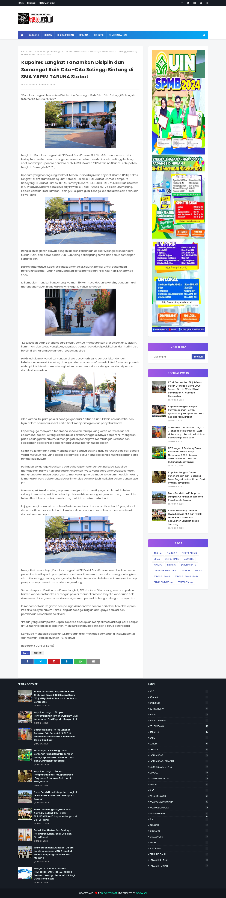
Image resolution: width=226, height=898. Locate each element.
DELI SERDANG (172, 558)
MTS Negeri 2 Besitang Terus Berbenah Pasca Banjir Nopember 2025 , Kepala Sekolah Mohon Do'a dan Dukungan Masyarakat (184, 455)
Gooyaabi (141, 893)
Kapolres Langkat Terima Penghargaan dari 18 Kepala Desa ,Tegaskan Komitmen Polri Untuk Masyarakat (186, 477)
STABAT (178, 842)
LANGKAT (37, 51)
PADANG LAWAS (162, 576)
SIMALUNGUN (179, 836)
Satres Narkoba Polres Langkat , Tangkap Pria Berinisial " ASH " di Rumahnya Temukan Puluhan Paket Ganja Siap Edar (186, 432)
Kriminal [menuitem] (84, 35)
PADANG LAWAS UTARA (186, 576)
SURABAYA (178, 848)
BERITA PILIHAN (189, 553)
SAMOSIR (179, 825)
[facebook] (182, 3)
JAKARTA (189, 558)
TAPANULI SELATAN (179, 860)
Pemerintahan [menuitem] (118, 35)
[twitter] (188, 3)
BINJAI (157, 558)
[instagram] (194, 3)
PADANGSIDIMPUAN (163, 582)
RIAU (178, 819)
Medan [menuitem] (48, 35)
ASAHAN (158, 553)
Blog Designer (109, 893)
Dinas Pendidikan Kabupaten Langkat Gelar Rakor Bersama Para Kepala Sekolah (185, 496)
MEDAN (198, 570)
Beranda (26, 51)
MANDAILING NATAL (179, 778)
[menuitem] (22, 35)
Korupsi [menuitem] (99, 35)
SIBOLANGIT (178, 830)
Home (21, 2)
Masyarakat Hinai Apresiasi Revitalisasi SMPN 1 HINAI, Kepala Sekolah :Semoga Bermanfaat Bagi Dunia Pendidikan (54, 874)
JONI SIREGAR (30, 84)
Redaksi (31, 2)
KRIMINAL (171, 564)
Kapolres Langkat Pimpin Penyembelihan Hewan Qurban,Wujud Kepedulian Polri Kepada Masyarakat (186, 412)
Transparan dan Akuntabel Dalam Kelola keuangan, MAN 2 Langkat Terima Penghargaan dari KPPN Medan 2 (53, 853)
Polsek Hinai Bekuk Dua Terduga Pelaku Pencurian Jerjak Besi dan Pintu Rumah (53, 834)
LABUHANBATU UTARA (165, 570)
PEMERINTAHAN (185, 582)
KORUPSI (158, 564)
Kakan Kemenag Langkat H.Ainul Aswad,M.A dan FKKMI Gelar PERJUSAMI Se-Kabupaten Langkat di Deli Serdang (185, 517)
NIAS (178, 790)
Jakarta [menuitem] (34, 35)
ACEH (178, 691)
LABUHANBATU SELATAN (178, 761)
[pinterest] (201, 3)
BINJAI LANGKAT (178, 720)
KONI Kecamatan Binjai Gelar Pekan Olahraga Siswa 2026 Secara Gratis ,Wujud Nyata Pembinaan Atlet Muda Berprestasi (185, 389)
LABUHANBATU (188, 564)
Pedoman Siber (47, 2)
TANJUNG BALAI (179, 854)
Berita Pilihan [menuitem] (65, 35)
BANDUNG (172, 553)
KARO (178, 737)
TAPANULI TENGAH (179, 865)
